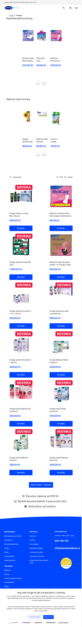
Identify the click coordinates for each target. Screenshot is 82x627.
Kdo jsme (33, 536)
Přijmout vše (48, 617)
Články (6, 552)
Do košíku (21, 228)
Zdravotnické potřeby (11, 544)
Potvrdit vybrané (34, 617)
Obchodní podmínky (36, 548)
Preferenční (26, 622)
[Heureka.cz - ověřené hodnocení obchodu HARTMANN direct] (66, 563)
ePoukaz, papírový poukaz (13, 578)
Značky (6, 548)
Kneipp (6, 586)
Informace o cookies (36, 552)
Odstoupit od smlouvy (37, 556)
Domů (11, 15)
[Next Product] (44, 82)
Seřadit (70, 177)
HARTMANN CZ (9, 582)
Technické (14, 622)
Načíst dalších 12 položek (41, 485)
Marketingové (51, 622)
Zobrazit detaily (63, 622)
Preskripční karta (9, 560)
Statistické (38, 622)
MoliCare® (7, 570)
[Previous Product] (38, 82)
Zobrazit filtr (17, 177)
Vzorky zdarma (9, 556)
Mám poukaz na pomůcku (12, 536)
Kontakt (32, 540)
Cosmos (7, 574)
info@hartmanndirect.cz (67, 548)
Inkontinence (8, 540)
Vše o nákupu (34, 544)
